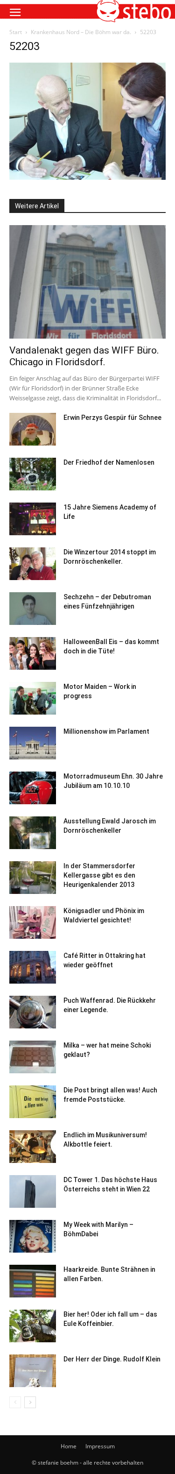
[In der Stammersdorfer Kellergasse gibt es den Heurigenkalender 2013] (32, 877)
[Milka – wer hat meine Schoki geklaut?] (32, 1057)
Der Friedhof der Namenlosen (108, 462)
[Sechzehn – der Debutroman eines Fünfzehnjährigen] (32, 608)
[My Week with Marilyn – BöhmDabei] (32, 1236)
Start (15, 32)
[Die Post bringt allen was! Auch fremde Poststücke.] (32, 1101)
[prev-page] (15, 1402)
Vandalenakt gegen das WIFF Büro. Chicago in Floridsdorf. (84, 356)
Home (69, 1446)
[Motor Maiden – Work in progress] (32, 698)
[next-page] (30, 1402)
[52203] (87, 177)
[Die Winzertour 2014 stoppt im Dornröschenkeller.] (32, 563)
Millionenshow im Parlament (106, 731)
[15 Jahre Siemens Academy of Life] (32, 519)
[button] (15, 12)
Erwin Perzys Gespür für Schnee (112, 417)
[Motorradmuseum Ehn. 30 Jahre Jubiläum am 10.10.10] (32, 788)
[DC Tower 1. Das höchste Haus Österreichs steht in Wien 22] (32, 1191)
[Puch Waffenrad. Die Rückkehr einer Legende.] (32, 1012)
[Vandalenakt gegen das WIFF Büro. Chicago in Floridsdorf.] (87, 282)
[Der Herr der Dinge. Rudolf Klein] (32, 1370)
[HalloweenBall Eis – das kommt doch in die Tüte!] (32, 653)
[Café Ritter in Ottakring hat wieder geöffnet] (32, 967)
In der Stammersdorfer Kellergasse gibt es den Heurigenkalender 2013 (99, 875)
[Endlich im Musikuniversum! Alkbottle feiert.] (32, 1146)
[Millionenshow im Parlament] (32, 743)
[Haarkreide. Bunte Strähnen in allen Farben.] (32, 1281)
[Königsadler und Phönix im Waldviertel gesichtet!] (32, 922)
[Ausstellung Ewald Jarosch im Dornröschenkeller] (32, 832)
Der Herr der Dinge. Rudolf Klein (112, 1359)
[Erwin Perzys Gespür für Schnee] (32, 429)
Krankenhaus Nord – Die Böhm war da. (81, 32)
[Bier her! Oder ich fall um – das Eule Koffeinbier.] (32, 1326)
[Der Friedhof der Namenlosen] (32, 474)
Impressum (100, 1446)
